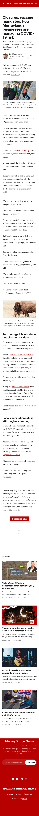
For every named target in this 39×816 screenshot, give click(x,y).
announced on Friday (20, 386)
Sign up (10, 794)
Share (31, 56)
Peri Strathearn (15, 54)
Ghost (24, 799)
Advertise (28, 794)
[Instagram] (26, 779)
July (20, 185)
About (18, 794)
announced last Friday (20, 150)
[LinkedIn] (17, 779)
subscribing (15, 74)
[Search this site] (32, 3)
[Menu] (36, 3)
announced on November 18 (21, 354)
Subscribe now (19, 519)
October (29, 185)
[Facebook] (13, 779)
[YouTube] (22, 779)
